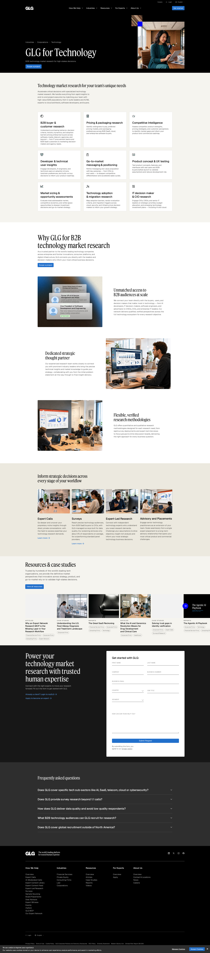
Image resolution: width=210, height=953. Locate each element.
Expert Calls (30, 877)
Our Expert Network (33, 913)
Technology (56, 42)
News (135, 880)
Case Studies (91, 880)
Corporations (42, 42)
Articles (89, 877)
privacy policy (127, 749)
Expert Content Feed (34, 885)
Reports (89, 883)
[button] (169, 2)
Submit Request (145, 741)
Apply (115, 877)
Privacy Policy (29, 944)
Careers (160, 2)
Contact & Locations (141, 877)
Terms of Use (40, 944)
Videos (89, 885)
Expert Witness (31, 902)
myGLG (28, 908)
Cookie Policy (50, 944)
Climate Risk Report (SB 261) (134, 944)
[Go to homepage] (30, 853)
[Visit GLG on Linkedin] (169, 853)
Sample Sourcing (32, 894)
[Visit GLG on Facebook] (183, 853)
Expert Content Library (35, 883)
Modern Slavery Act (117, 944)
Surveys (28, 891)
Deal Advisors (31, 899)
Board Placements (33, 896)
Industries (29, 42)
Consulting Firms (64, 880)
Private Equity (62, 877)
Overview (29, 874)
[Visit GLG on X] (174, 853)
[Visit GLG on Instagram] (179, 853)
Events (28, 905)
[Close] (207, 949)
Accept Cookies (197, 949)
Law (58, 883)
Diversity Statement (103, 944)
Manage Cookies (178, 949)
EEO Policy (92, 944)
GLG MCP (29, 911)
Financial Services (64, 874)
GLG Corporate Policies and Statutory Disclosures (71, 944)
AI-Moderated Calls (33, 880)
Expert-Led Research (34, 888)
